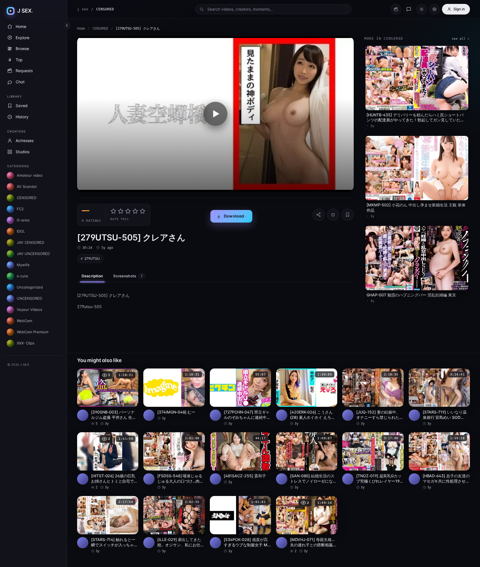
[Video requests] (396, 9)
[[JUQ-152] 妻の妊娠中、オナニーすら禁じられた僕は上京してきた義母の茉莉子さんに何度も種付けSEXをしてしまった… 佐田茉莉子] (372, 397)
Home (81, 28)
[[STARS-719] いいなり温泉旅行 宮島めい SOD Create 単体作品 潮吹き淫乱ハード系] (439, 397)
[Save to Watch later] (131, 374)
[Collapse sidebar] (67, 25)
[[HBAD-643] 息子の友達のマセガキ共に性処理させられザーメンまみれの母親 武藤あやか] (439, 461)
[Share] (318, 215)
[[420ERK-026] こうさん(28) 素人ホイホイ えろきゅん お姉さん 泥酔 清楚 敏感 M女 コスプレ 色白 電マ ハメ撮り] (306, 397)
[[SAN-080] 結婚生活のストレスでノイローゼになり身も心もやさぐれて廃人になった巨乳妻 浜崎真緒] (306, 461)
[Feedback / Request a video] (408, 9)
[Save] (347, 215)
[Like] (333, 215)
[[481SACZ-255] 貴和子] (240, 458)
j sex (82, 9)
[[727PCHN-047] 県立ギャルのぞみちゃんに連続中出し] (240, 397)
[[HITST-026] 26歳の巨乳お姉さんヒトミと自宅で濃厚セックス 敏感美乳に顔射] (107, 461)
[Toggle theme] (421, 9)
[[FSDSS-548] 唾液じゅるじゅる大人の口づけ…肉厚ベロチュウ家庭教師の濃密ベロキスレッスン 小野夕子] (174, 461)
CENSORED (100, 28)
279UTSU (92, 258)
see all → (460, 39)
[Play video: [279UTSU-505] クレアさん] (215, 114)
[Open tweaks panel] (434, 9)
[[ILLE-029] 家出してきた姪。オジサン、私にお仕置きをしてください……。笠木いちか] (174, 525)
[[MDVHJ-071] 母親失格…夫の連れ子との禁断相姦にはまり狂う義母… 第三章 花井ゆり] (306, 525)
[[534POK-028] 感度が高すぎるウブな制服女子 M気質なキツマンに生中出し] (240, 525)
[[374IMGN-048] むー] (174, 394)
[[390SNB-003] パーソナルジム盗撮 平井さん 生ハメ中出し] (107, 397)
